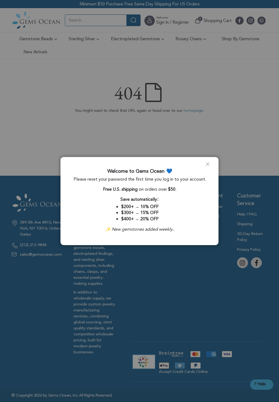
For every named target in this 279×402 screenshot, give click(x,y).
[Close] (210, 166)
